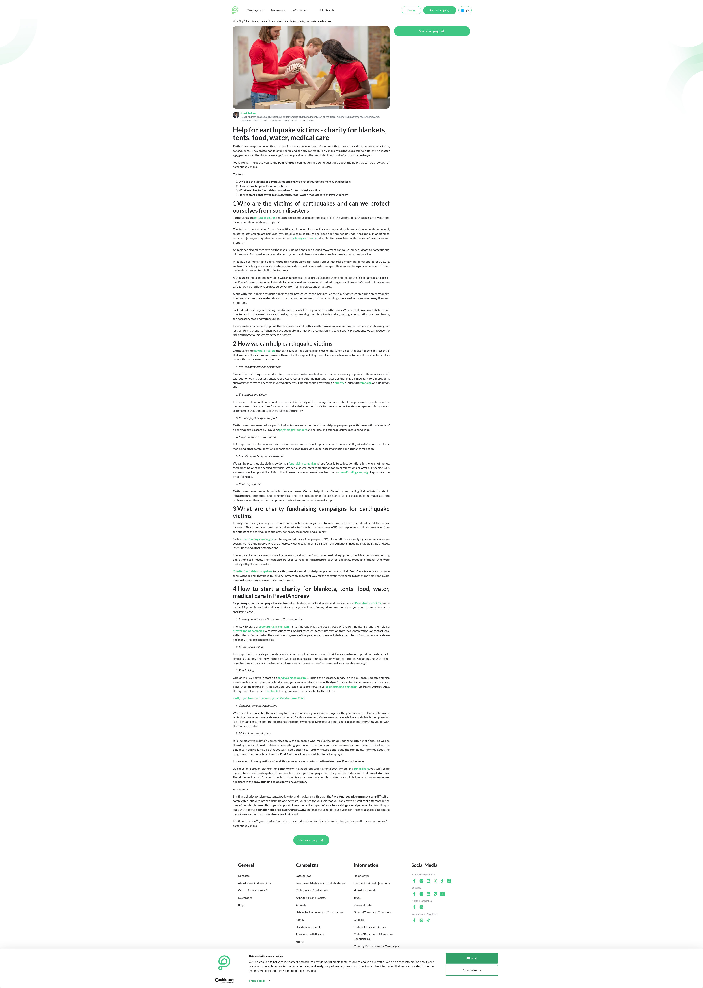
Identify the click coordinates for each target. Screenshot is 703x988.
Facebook (271, 691)
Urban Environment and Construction (320, 912)
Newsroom (278, 10)
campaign (365, 382)
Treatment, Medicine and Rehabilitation (321, 883)
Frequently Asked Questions (372, 883)
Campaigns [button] (254, 10)
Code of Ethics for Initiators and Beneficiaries (374, 936)
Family (300, 919)
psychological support (293, 429)
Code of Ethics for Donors (370, 927)
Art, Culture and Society (311, 897)
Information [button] (300, 10)
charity (339, 382)
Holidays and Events (308, 927)
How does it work (365, 890)
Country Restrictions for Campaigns (376, 946)
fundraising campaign (302, 463)
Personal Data (363, 905)
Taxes (357, 897)
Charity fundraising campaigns (252, 571)
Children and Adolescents (312, 890)
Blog (241, 21)
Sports (300, 941)
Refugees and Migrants (310, 934)
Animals (301, 905)
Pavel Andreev (248, 113)
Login (411, 10)
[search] (338, 10)
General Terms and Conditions (373, 912)
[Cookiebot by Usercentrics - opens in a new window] (224, 981)
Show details (257, 980)
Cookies (359, 919)
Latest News (303, 875)
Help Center (361, 875)
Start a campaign (439, 10)
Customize (470, 970)
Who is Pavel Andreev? (252, 890)
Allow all (471, 958)
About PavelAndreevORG (254, 883)
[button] (322, 10)
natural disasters (265, 217)
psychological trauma (303, 238)
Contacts (244, 875)
